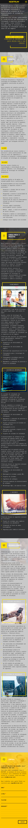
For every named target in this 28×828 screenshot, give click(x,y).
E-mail (3, 794)
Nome (2, 787)
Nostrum (14, 1)
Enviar (22, 822)
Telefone (3, 800)
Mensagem (3, 806)
